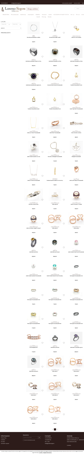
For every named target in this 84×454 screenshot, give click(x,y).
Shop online (32, 9)
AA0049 (55, 345)
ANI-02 (33, 226)
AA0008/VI (76, 59)
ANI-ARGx (76, 393)
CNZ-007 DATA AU (55, 178)
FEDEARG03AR (33, 297)
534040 (33, 35)
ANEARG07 (55, 273)
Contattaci (69, 445)
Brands (49, 17)
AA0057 (76, 345)
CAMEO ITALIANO (76, 179)
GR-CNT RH (55, 35)
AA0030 (34, 59)
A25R (76, 178)
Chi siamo (3, 441)
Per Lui (72, 14)
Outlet (50, 14)
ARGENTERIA (6, 14)
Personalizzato (15, 14)
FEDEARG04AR (55, 297)
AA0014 (55, 59)
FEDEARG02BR (76, 321)
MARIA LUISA (34, 59)
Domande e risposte (5, 443)
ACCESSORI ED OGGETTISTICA (61, 14)
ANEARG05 (33, 273)
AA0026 (34, 369)
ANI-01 (76, 202)
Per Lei (78, 14)
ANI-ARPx (33, 393)
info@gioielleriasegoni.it (16, 3)
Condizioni (3, 439)
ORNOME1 (76, 130)
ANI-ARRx (76, 369)
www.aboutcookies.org (69, 451)
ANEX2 (55, 130)
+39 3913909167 (4, 3)
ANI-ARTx (55, 369)
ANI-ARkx (55, 226)
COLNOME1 (33, 178)
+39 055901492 (48, 439)
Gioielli (38, 17)
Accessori (44, 14)
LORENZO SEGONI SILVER (76, 107)
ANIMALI (38, 14)
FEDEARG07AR (55, 321)
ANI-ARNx (55, 393)
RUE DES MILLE (55, 36)
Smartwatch (31, 14)
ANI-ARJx (76, 226)
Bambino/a (23, 14)
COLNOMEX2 (33, 130)
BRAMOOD (33, 345)
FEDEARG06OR (33, 321)
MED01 (76, 154)
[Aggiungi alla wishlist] (42, 33)
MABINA (33, 36)
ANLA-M (55, 202)
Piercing (44, 17)
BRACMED (55, 154)
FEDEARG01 (76, 273)
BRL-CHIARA (33, 202)
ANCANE (33, 154)
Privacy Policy (3, 437)
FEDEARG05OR (76, 297)
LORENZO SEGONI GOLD (76, 36)
